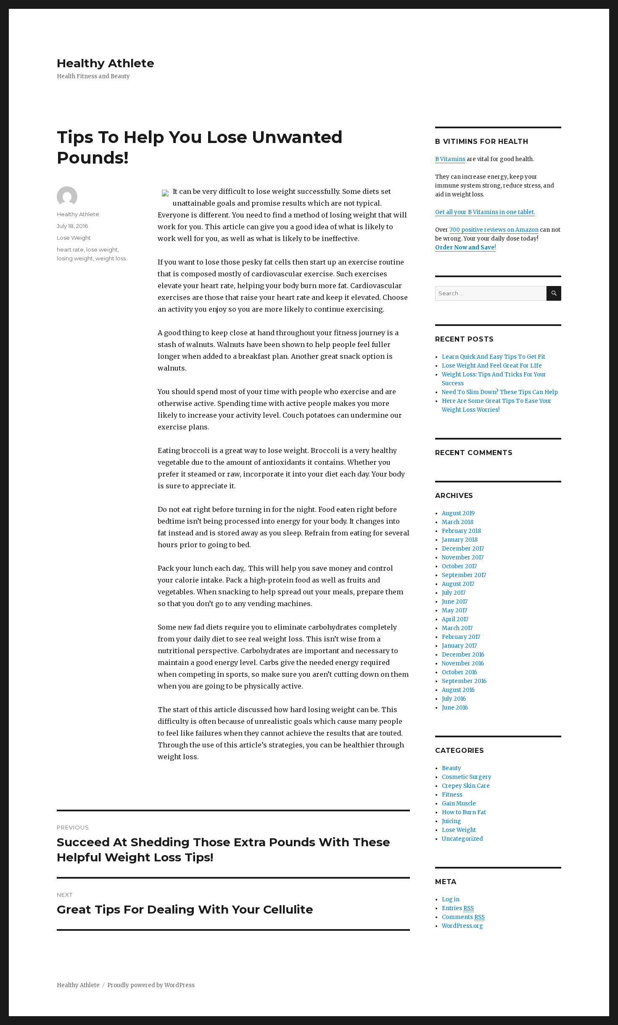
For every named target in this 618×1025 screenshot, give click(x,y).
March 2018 (457, 522)
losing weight (75, 258)
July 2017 (453, 592)
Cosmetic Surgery (466, 777)
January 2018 (460, 539)
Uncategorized (462, 838)
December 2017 (463, 548)
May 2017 (454, 610)
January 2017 (459, 645)
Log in (451, 899)
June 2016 (455, 707)
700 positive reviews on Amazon (494, 229)
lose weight (102, 249)
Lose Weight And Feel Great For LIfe (492, 365)
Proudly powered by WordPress (151, 985)
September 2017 (464, 575)
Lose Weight (74, 237)
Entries (458, 908)
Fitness (452, 794)
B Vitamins (450, 159)
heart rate (70, 249)
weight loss (110, 258)
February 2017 (461, 637)
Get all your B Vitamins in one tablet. (485, 212)
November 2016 (463, 663)
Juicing (451, 821)
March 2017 (457, 628)
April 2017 (455, 619)
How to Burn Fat (464, 812)
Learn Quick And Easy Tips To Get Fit (493, 356)
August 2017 (458, 584)
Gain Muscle (459, 803)
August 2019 (458, 513)
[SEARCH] (554, 293)
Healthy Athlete (105, 63)
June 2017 (454, 601)
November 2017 (462, 557)
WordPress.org (462, 926)
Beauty (451, 768)
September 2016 (464, 681)
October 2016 (459, 672)
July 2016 (454, 698)
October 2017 (459, 566)
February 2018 (461, 531)
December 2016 (463, 654)
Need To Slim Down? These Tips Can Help (500, 392)
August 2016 (458, 690)
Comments (463, 917)
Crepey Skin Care (466, 785)
